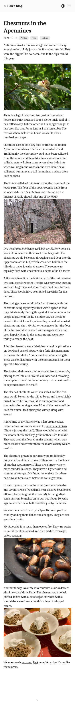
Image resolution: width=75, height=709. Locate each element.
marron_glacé (30, 662)
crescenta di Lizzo (56, 426)
